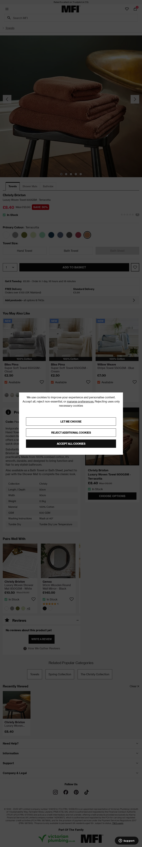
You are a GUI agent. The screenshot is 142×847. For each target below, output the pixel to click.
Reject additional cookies (71, 432)
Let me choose (71, 421)
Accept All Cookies (71, 443)
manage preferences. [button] (80, 401)
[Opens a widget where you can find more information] (127, 841)
